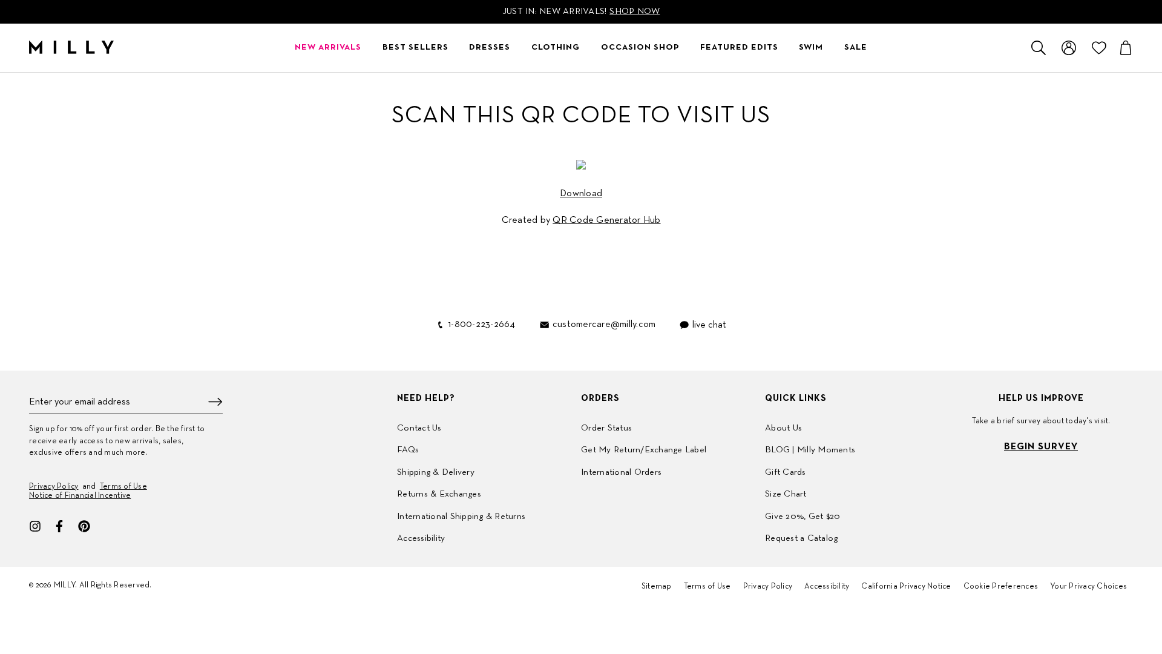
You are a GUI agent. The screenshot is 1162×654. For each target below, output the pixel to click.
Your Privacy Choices (1088, 586)
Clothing (555, 47)
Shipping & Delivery (435, 472)
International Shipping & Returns (461, 516)
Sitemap (657, 586)
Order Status (606, 428)
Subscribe (215, 401)
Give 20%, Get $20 (802, 516)
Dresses (489, 47)
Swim (811, 47)
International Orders (621, 472)
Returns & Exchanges (439, 494)
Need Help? (426, 398)
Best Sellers (415, 47)
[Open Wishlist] (1099, 48)
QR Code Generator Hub (606, 220)
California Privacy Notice (906, 586)
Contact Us (419, 428)
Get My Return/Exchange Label (643, 450)
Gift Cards (785, 472)
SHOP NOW (634, 11)
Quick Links (796, 398)
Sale (855, 47)
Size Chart (786, 494)
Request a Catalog (801, 538)
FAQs (408, 450)
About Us (783, 428)
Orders (600, 398)
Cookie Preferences (1001, 586)
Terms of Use (123, 486)
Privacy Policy (54, 486)
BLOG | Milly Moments (810, 450)
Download (581, 194)
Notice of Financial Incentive (80, 496)
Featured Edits (739, 47)
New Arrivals (328, 47)
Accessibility (421, 538)
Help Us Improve (1041, 398)
